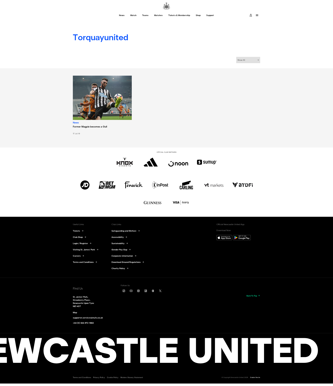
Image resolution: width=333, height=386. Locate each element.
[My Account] (251, 15)
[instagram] (138, 291)
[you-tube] (131, 291)
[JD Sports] (85, 185)
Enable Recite (255, 377)
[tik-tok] (124, 291)
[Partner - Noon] (178, 162)
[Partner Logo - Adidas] (150, 162)
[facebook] (146, 291)
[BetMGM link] (107, 185)
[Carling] (186, 185)
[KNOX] (124, 162)
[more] (257, 15)
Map (75, 313)
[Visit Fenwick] (133, 185)
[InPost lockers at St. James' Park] (160, 185)
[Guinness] (152, 202)
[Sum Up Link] (207, 162)
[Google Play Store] (242, 238)
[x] (160, 291)
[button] (248, 60)
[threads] (153, 291)
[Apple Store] (224, 238)
